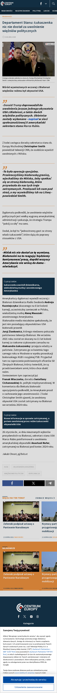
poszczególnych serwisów (24, 673)
